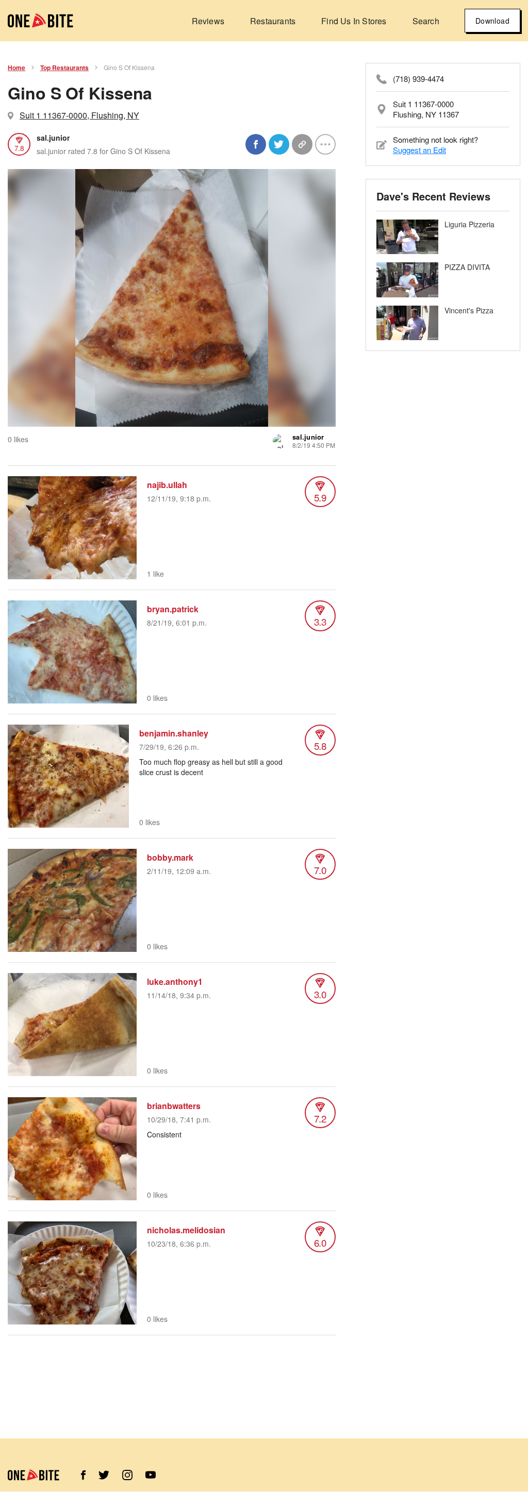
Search (425, 21)
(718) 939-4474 (418, 79)
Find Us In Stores (353, 21)
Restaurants (272, 21)
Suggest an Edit (419, 149)
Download (492, 20)
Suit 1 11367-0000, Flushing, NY (79, 115)
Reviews (208, 21)
